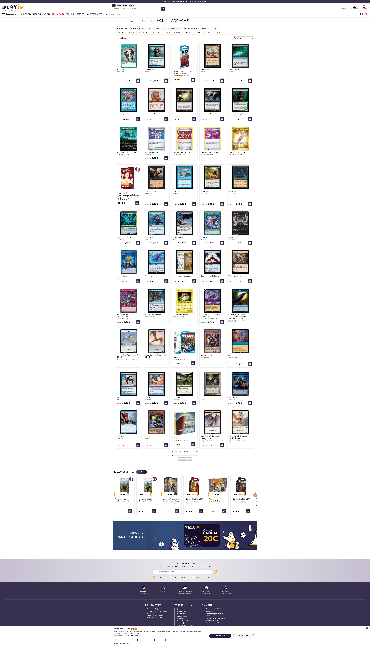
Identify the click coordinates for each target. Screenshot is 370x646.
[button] (160, 636)
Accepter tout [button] (220, 636)
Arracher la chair (207, 114)
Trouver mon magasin (143, 592)
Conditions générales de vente (214, 615)
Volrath (203, 397)
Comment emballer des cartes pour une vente (155, 617)
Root (211, 499)
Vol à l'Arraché (122, 70)
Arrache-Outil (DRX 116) (181, 152)
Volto (176, 438)
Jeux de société (122, 28)
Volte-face (121, 436)
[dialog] (185, 636)
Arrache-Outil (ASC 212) (154, 152)
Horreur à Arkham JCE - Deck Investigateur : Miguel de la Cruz (194, 501)
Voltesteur (149, 436)
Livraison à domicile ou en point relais (185, 592)
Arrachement (150, 114)
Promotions (58, 14)
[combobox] (243, 38)
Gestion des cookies (213, 623)
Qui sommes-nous (183, 609)
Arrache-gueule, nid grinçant (128, 152)
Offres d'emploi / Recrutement (182, 617)
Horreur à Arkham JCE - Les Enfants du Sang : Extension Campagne (170, 501)
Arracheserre (150, 70)
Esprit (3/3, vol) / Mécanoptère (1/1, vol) (128, 356)
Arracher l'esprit (179, 114)
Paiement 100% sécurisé (226, 592)
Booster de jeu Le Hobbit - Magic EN (145, 500)
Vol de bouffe (206, 191)
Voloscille (176, 397)
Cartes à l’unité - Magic (138, 28)
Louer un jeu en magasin (185, 623)
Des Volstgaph (206, 355)
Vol (118, 397)
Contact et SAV (163, 591)
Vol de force (233, 191)
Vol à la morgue (151, 191)
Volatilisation (149, 397)
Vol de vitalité (233, 237)
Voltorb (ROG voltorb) (181, 315)
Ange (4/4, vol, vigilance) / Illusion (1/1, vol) (210, 437)
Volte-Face (232, 397)
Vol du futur (149, 276)
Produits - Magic (154, 28)
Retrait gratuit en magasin (206, 592)
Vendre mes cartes (113, 14)
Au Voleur (177, 357)
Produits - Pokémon (191, 28)
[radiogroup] (138, 5)
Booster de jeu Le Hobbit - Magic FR (122, 500)
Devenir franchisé (183, 611)
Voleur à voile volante (153, 315)
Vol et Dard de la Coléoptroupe (123, 315)
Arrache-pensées (123, 114)
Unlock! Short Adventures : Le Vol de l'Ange (184, 72)
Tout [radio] (113, 5)
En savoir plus (135, 633)
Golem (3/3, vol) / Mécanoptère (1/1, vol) (156, 356)
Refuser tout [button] (243, 636)
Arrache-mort (233, 70)
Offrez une (129, 535)
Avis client (209, 611)
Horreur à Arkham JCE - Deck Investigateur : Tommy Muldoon (241, 501)
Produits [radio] (131, 5)
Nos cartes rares (94, 14)
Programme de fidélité (214, 609)
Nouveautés (25, 14)
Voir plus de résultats (185, 459)
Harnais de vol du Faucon (210, 276)
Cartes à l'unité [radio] (122, 5)
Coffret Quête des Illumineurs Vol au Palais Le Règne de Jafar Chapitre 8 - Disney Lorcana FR (128, 195)
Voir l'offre (141, 472)
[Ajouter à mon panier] (138, 80)
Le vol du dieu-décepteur (183, 276)
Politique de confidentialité (215, 618)
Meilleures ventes (41, 14)
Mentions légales (212, 620)
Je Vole (231, 355)
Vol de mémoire (179, 237)
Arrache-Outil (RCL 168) (210, 152)
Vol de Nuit (205, 237)
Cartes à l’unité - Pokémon (172, 28)
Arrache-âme (206, 70)
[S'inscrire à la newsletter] (215, 571)
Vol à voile (176, 191)
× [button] (368, 629)
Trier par (228, 38)
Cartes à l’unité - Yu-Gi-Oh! (209, 28)
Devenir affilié (181, 614)
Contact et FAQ (152, 609)
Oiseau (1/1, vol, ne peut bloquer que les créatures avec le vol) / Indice (238, 316)
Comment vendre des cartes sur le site (157, 612)
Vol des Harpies (122, 276)
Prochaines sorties (75, 14)
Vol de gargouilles (124, 237)
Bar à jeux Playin (182, 620)
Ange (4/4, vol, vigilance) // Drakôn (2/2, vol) (238, 437)
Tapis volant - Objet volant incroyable (211, 315)
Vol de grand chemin (236, 276)
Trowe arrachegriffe (236, 114)
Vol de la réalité (150, 237)
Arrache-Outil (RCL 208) (237, 152)
